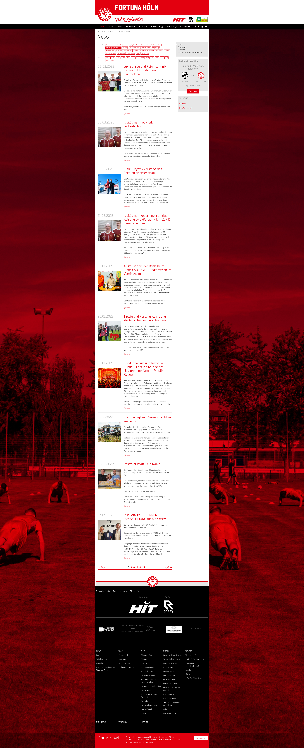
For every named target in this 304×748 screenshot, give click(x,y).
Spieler (136, 50)
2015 (147, 57)
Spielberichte (128, 50)
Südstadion (159, 50)
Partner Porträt (145, 47)
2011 (166, 57)
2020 (123, 57)
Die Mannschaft (185, 108)
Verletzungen (131, 53)
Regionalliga (156, 47)
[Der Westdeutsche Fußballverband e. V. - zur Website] (202, 20)
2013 (157, 57)
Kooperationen (140, 45)
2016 (142, 57)
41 (145, 567)
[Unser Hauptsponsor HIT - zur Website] (179, 19)
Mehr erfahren (147, 742)
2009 (112, 60)
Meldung (125, 47)
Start (99, 31)
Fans (125, 45)
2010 (107, 60)
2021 (117, 57)
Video (138, 53)
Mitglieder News (134, 47)
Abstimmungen (110, 45)
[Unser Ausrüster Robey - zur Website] (191, 21)
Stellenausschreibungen (147, 50)
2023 (107, 57)
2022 (112, 57)
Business (182, 104)
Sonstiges (119, 50)
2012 (161, 57)
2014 (152, 57)
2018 (132, 57)
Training (166, 50)
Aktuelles (119, 45)
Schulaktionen (110, 50)
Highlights (131, 45)
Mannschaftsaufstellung (154, 45)
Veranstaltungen (111, 53)
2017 (137, 57)
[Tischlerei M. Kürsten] (129, 629)
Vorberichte (145, 53)
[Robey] (168, 607)
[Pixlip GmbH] (106, 629)
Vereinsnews (121, 53)
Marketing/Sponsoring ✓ (113, 47)
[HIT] (143, 607)
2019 (127, 57)
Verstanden (200, 738)
